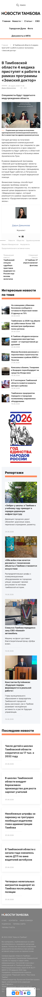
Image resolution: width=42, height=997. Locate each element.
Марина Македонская (10, 244)
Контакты (13, 920)
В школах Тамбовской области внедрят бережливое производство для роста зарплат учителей (20, 785)
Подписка (6, 924)
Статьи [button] (28, 21)
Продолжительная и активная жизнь (16, 248)
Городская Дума (17, 28)
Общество (20, 240)
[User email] (23, 237)
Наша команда (26, 920)
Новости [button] (16, 21)
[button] (21, 115)
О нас (4, 920)
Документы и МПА (21, 36)
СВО (37, 21)
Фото (30, 28)
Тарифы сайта (19, 924)
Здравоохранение (33, 240)
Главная (6, 21)
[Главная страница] (21, 13)
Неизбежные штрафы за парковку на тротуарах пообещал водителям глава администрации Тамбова (20, 820)
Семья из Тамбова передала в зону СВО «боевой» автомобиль (20, 631)
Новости (11, 240)
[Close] (34, 988)
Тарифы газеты (8, 927)
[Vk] (19, 237)
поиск (22, 5)
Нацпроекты (25, 244)
